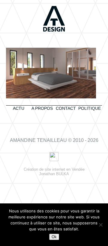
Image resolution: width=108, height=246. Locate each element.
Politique (89, 108)
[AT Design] (54, 19)
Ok (54, 237)
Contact (66, 108)
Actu (18, 108)
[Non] (101, 225)
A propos (42, 108)
